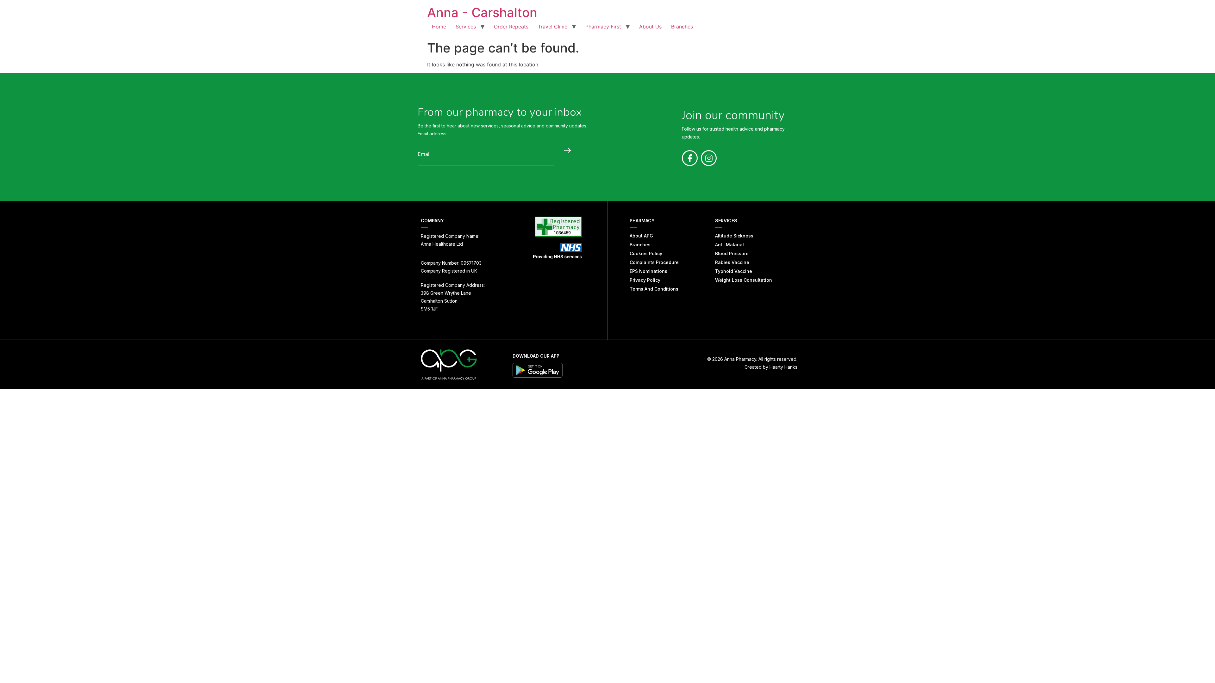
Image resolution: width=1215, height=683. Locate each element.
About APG (641, 235)
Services (466, 26)
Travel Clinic (552, 26)
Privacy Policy (645, 280)
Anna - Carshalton (482, 12)
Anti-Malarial (729, 244)
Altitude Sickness (734, 235)
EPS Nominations (648, 271)
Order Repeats (511, 26)
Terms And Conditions (654, 289)
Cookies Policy (646, 253)
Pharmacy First (603, 26)
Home (439, 26)
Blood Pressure (732, 253)
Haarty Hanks (783, 367)
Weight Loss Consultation (743, 280)
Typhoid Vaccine (733, 271)
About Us (650, 26)
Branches (682, 26)
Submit (566, 150)
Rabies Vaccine (732, 262)
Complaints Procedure (654, 262)
